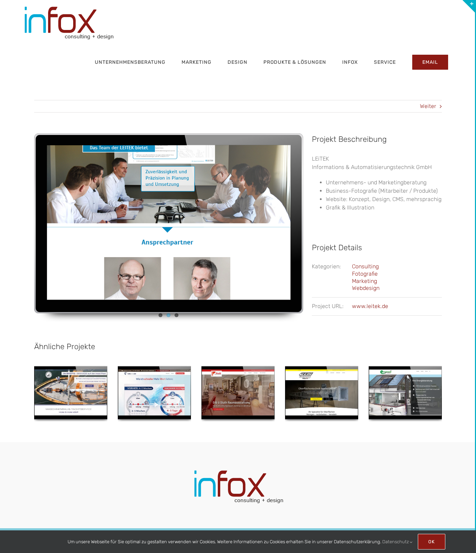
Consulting (365, 266)
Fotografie (365, 273)
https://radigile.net (154, 383)
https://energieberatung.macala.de (405, 387)
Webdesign (365, 288)
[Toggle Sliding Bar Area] (468, 6)
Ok (431, 541)
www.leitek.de (370, 306)
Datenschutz (396, 541)
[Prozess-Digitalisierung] (154, 394)
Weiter (428, 106)
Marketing (364, 281)
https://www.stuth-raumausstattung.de (238, 387)
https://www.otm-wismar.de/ (321, 387)
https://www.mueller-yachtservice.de (70, 387)
